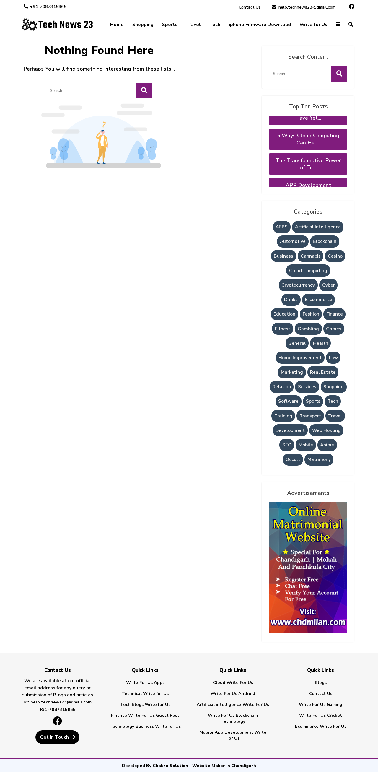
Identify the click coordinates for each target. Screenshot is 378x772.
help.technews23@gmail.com (306, 7)
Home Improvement (300, 358)
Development (290, 430)
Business (283, 256)
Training (283, 416)
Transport (310, 416)
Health (320, 343)
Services (307, 386)
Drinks (291, 299)
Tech (214, 24)
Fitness (283, 329)
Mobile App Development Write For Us (232, 735)
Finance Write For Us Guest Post (145, 715)
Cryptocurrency (298, 285)
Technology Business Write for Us (145, 726)
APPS (282, 227)
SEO (286, 445)
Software (288, 401)
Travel (193, 24)
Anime (327, 445)
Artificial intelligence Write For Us (233, 704)
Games (333, 329)
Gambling (308, 329)
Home (117, 24)
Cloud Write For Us (233, 682)
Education (284, 314)
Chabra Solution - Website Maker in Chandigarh (204, 765)
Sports (169, 24)
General (297, 343)
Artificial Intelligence (318, 227)
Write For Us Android (233, 693)
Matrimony (319, 459)
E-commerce (318, 299)
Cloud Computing (308, 270)
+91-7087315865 (48, 6)
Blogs (321, 682)
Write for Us (313, 24)
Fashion (311, 314)
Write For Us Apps (145, 682)
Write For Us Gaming (320, 704)
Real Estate (322, 372)
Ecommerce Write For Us (320, 726)
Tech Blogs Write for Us (145, 704)
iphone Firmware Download (260, 24)
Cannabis (311, 256)
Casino (335, 256)
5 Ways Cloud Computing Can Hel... (308, 130)
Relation (282, 386)
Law (333, 358)
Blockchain (324, 241)
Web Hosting (326, 430)
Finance (334, 314)
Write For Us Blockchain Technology (233, 718)
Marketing (292, 372)
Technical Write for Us (145, 693)
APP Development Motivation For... (308, 180)
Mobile (306, 445)
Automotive (293, 241)
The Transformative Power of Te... (308, 155)
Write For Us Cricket (320, 715)
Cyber (328, 285)
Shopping (143, 24)
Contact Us (250, 7)
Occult (293, 459)
